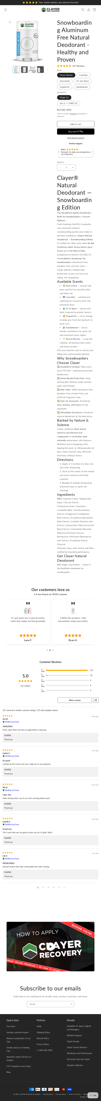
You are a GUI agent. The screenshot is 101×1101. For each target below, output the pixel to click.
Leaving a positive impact (18, 1032)
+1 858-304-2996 (44, 1050)
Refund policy (48, 1094)
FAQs (39, 1026)
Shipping (73, 114)
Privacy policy (61, 1094)
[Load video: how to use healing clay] (50, 946)
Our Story (11, 1026)
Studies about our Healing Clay (18, 1049)
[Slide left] (9, 69)
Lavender (83, 75)
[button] (5, 10)
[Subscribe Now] (71, 1004)
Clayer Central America (77, 1047)
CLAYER (22, 1094)
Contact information (87, 1097)
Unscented (65, 81)
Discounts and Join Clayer (78, 1059)
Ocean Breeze (66, 75)
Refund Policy (43, 1038)
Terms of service (75, 1094)
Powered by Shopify (33, 1094)
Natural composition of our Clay (19, 1040)
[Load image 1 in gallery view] (16, 69)
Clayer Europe (73, 1041)
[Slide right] (47, 69)
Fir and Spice (83, 81)
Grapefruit (64, 87)
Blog (8, 1072)
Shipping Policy (43, 1032)
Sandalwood (82, 87)
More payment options (75, 138)
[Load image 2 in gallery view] (24, 69)
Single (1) (64, 97)
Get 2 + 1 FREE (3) (68, 103)
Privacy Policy (43, 1044)
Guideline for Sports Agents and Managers (79, 1027)
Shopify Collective (75, 1065)
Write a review (75, 700)
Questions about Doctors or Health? (19, 1058)
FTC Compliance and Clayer (19, 1066)
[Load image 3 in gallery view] (32, 69)
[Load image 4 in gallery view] (40, 69)
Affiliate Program (74, 1035)
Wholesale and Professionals (79, 1053)
